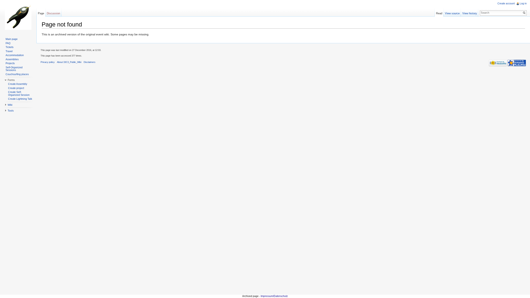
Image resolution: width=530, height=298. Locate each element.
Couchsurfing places (17, 74)
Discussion (53, 13)
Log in (523, 3)
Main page (12, 39)
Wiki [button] (10, 104)
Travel (9, 51)
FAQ (8, 43)
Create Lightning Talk (20, 98)
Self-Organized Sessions (14, 69)
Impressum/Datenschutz (274, 296)
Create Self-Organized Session (19, 93)
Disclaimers (89, 62)
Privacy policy (48, 62)
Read (439, 13)
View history (469, 13)
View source (452, 13)
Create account (506, 3)
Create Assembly (17, 84)
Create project (16, 88)
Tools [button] (11, 110)
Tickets (9, 47)
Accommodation (15, 55)
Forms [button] (11, 80)
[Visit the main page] (18, 16)
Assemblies (12, 59)
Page (41, 13)
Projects (10, 63)
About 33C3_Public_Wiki (69, 62)
